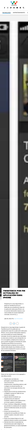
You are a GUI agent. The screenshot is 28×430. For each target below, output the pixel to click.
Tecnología (6, 12)
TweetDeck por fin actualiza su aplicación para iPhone (14, 294)
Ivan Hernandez (18, 318)
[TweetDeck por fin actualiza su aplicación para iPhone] (14, 160)
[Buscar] (23, 7)
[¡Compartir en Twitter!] (14, 323)
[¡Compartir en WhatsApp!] (17, 323)
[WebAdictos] (14, 3)
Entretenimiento (19, 12)
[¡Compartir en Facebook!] (10, 323)
